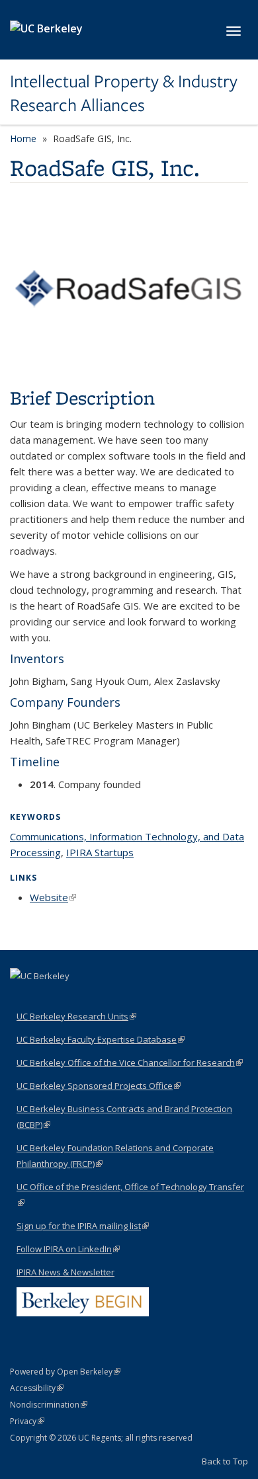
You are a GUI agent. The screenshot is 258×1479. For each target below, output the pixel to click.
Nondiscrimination (48, 1404)
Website (53, 897)
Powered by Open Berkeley (65, 1371)
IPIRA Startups (100, 852)
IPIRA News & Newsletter (65, 1272)
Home (23, 138)
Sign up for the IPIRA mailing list (83, 1226)
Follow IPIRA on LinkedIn (68, 1249)
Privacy (27, 1421)
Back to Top (225, 1461)
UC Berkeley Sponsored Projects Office (99, 1086)
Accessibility (37, 1388)
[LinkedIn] (22, 998)
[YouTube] (47, 998)
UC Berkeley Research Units (76, 1016)
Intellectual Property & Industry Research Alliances (123, 93)
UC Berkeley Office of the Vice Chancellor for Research (130, 1062)
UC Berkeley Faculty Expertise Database (101, 1039)
